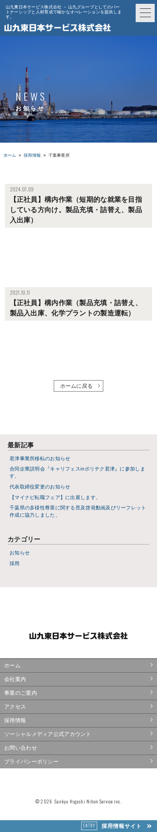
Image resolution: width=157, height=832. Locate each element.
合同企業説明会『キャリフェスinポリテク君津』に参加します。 (77, 472)
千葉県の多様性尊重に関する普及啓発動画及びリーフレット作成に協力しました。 (78, 511)
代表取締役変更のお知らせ (40, 487)
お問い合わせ (20, 748)
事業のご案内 (20, 693)
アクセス (15, 707)
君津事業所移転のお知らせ (40, 458)
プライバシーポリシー (31, 761)
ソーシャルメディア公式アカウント (47, 734)
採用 (15, 563)
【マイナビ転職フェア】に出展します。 (55, 497)
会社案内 (15, 679)
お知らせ (20, 553)
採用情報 (15, 720)
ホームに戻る (76, 386)
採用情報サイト (112, 825)
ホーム (9, 155)
